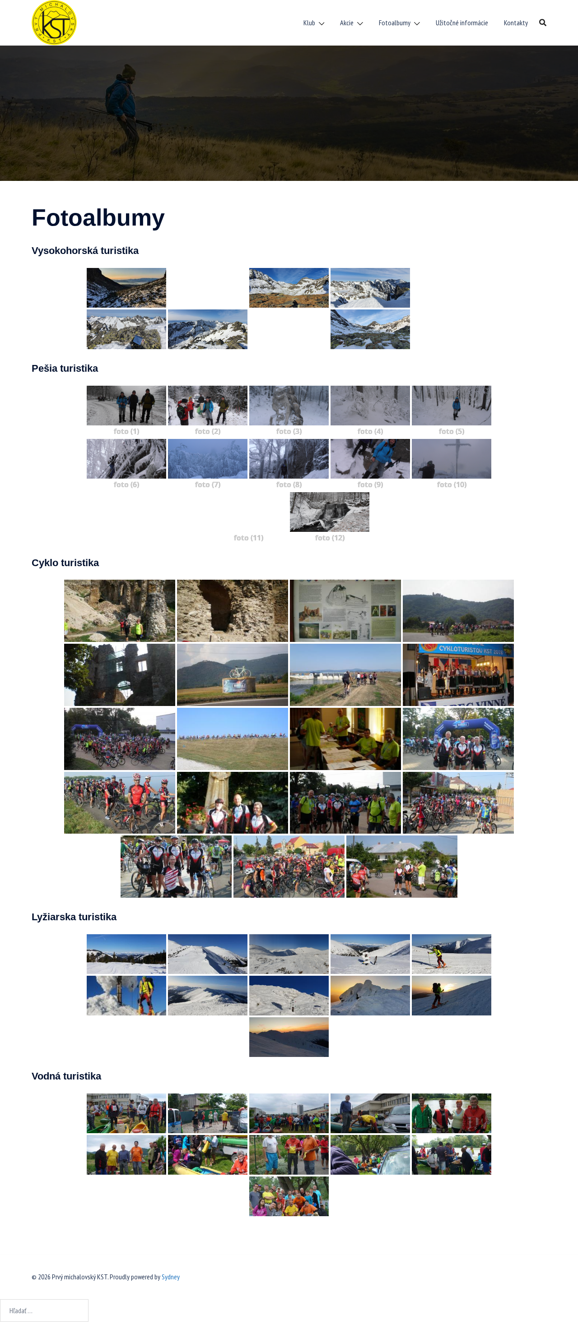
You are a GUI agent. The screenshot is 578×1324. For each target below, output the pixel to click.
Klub (309, 22)
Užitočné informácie (462, 22)
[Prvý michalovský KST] (54, 21)
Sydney (171, 1276)
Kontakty (516, 22)
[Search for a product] (542, 22)
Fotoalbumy (394, 22)
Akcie (347, 22)
